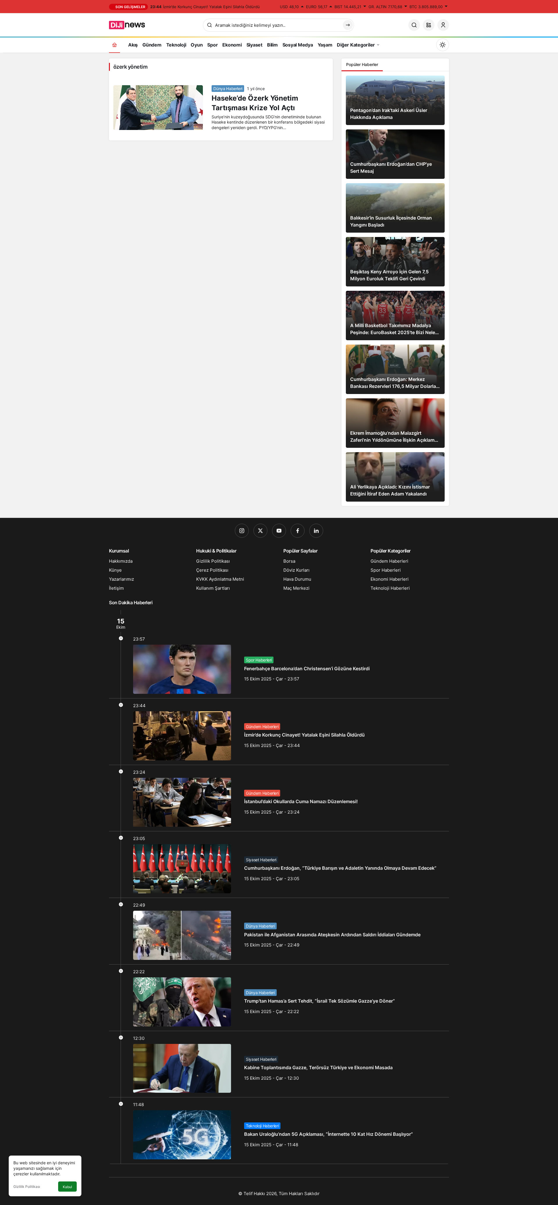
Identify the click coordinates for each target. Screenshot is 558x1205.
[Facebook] (298, 531)
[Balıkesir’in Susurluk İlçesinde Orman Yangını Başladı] (395, 208)
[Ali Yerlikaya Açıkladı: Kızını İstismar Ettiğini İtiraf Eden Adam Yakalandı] (395, 477)
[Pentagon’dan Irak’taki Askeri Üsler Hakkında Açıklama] (395, 100)
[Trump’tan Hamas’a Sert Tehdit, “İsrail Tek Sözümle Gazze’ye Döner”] (279, 998)
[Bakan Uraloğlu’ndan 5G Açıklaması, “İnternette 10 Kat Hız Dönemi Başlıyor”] (279, 1130)
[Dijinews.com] (130, 24)
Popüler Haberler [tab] (362, 64)
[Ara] (414, 25)
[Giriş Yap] (443, 25)
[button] (428, 25)
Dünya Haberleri (227, 88)
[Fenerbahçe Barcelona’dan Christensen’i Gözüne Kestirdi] (279, 654)
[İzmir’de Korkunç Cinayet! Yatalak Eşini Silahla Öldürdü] (279, 731)
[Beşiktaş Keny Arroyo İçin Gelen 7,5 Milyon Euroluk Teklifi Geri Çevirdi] (395, 261)
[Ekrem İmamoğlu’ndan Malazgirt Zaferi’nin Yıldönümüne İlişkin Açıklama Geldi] (395, 423)
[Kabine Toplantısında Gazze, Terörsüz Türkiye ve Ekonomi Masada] (279, 1064)
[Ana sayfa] (114, 45)
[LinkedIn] (316, 531)
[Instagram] (242, 531)
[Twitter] (260, 531)
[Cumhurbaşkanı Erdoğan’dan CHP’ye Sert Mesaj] (395, 154)
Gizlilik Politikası (26, 1186)
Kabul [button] (67, 1187)
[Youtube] (279, 531)
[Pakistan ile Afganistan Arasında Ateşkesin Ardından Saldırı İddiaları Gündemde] (279, 931)
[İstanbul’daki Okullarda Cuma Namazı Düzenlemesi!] (279, 798)
